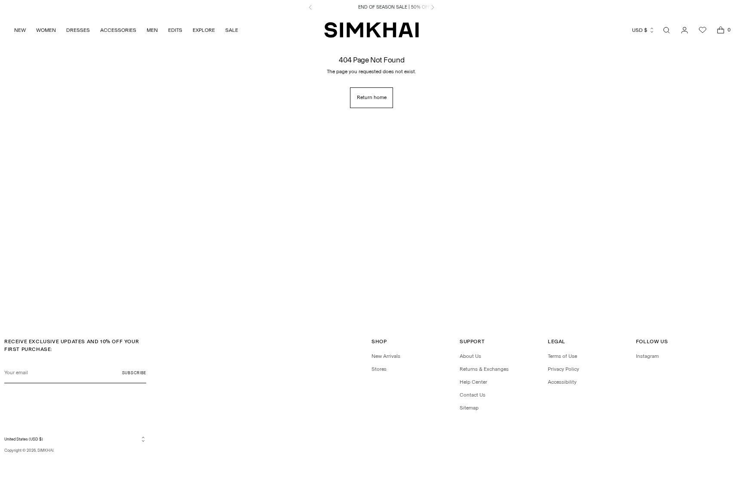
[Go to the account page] (684, 30)
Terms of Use (562, 356)
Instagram (647, 356)
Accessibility (562, 382)
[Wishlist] (702, 30)
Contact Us (472, 395)
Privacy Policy (563, 369)
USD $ (639, 30)
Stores (379, 369)
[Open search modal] (666, 30)
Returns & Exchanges (484, 369)
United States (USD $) (23, 439)
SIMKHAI (45, 450)
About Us (470, 356)
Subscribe (134, 372)
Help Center (473, 382)
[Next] (432, 7)
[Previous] (310, 7)
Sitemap (469, 408)
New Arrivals (386, 356)
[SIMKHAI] (371, 30)
